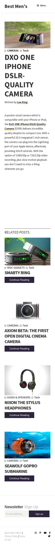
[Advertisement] (27, 195)
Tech (26, 50)
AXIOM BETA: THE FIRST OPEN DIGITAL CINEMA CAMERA (27, 336)
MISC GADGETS (16, 267)
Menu (43, 5)
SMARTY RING (17, 272)
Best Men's (16, 6)
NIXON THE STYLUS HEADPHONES (22, 405)
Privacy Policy (11, 536)
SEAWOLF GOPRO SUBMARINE (21, 468)
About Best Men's (13, 532)
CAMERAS (13, 50)
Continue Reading (19, 280)
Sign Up (21, 507)
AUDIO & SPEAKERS (18, 397)
